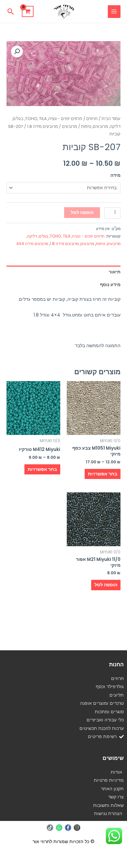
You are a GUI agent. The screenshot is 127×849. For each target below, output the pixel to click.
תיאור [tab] (114, 272)
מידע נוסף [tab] (110, 285)
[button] (11, 11)
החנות (116, 664)
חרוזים (92, 118)
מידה (115, 175)
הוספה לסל (82, 212)
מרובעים (69, 126)
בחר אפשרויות (102, 474)
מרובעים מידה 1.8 (42, 126)
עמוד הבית (111, 118)
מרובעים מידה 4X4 (32, 243)
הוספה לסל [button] (105, 585)
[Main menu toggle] (114, 11)
